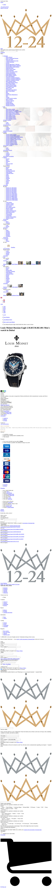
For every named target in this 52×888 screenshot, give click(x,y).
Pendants (8, 235)
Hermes (7, 155)
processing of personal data (28, 523)
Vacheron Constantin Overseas (12, 80)
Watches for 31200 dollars (11, 195)
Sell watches (15, 287)
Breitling (8, 178)
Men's (7, 160)
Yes (11, 504)
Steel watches (9, 206)
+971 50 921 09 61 (5, 6)
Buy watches (6, 631)
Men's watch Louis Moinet (9, 322)
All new (5, 260)
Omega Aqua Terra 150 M (11, 71)
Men (7, 92)
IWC (7, 184)
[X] (1, 391)
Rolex (7, 168)
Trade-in (8, 164)
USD (2, 304)
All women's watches (7, 145)
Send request (3, 670)
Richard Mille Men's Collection (12, 64)
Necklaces (8, 236)
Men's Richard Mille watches (12, 110)
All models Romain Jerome (12, 82)
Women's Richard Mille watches (13, 135)
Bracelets (8, 233)
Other (16, 808)
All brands (5, 56)
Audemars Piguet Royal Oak (12, 60)
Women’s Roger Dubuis (11, 85)
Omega (7, 129)
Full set (3, 818)
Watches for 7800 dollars (11, 192)
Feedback (3, 52)
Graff (7, 122)
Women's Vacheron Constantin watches (14, 137)
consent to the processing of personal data (33, 829)
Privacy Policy (20, 650)
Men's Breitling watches (11, 118)
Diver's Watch (9, 213)
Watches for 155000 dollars (12, 199)
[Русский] (4, 301)
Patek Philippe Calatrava (11, 75)
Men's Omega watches (11, 117)
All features (3, 415)
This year (4, 823)
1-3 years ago (10, 823)
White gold (9, 413)
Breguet (7, 167)
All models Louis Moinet (11, 89)
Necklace (8, 232)
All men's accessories (7, 131)
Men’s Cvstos (9, 88)
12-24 (4, 314)
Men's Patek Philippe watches (12, 112)
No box (8, 818)
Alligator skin (9, 506)
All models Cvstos (10, 87)
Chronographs (9, 214)
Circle (9, 497)
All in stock (5, 291)
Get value (3, 831)
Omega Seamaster (10, 70)
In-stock (7, 158)
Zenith (7, 183)
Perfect (14, 813)
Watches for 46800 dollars (11, 196)
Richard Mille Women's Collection (13, 65)
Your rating (3, 516)
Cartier (7, 127)
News (4, 617)
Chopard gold (9, 101)
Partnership (5, 604)
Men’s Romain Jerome (11, 81)
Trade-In (5, 287)
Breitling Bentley (9, 103)
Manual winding (9, 208)
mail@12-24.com (4, 8)
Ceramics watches (10, 203)
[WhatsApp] (3, 391)
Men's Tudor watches (10, 115)
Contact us (5, 418)
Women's (8, 161)
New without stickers (6, 813)
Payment (5, 420)
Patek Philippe (9, 172)
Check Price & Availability (6, 402)
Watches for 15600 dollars (11, 193)
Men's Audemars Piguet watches (13, 114)
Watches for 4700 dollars (11, 191)
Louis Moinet (6, 411)
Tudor (7, 174)
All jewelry (5, 237)
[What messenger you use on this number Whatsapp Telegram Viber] (9, 660)
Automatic (10, 502)
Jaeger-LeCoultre (9, 808)
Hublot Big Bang (9, 68)
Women (7, 93)
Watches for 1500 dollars (11, 187)
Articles (2, 509)
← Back (2, 814)
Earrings (8, 231)
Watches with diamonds (11, 210)
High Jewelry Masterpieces (12, 94)
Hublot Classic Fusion (10, 69)
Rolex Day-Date (9, 59)
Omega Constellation (10, 72)
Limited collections (10, 62)
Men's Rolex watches (10, 109)
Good (18, 813)
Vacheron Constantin (10, 170)
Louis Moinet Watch (7, 319)
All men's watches (7, 120)
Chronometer (9, 215)
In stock (7, 63)
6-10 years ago (26, 823)
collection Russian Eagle (15, 525)
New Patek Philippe (10, 76)
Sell (4, 265)
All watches (5, 219)
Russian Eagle (8, 412)
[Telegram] (5, 391)
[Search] (17, 51)
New (7, 162)
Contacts (5, 603)
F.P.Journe (33, 264)
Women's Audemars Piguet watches (13, 139)
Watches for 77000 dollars (11, 197)
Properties (5, 484)
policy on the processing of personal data (25, 639)
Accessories (5, 238)
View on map (3, 430)
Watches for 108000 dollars (12, 198)
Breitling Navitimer (10, 104)
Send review (3, 524)
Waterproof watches (10, 212)
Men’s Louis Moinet (10, 91)
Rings (7, 230)
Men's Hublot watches (11, 116)
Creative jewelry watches (11, 98)
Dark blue (10, 499)
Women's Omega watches (11, 143)
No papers (14, 818)
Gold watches (9, 202)
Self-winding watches (10, 207)
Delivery (5, 419)
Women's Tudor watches (11, 140)
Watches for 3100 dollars (11, 190)
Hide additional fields (15, 658)
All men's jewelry (7, 124)
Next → (5, 809)
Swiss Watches (6, 317)
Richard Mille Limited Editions (12, 66)
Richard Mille (9, 169)
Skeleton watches (9, 218)
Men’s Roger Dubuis (10, 83)
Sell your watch (9, 163)
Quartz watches (9, 209)
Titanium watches (9, 204)
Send (2, 652)
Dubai (4, 4)
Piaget (7, 181)
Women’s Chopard (10, 100)
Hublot (7, 175)
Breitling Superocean (10, 105)
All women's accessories (8, 156)
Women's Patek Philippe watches (13, 138)
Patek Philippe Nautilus (11, 74)
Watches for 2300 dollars (11, 189)
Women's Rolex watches (11, 134)
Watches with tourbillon (11, 216)
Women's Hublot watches (11, 141)
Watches (5, 157)
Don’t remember (34, 823)
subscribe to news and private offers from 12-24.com (13, 669)
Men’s (5, 414)
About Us (5, 601)
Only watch (20, 818)
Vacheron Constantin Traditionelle (13, 79)
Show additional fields (5, 658)
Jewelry (5, 220)
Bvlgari (7, 123)
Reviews (5, 486)
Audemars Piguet (9, 173)
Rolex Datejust (9, 57)
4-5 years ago (18, 823)
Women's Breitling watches (12, 144)
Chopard (8, 128)
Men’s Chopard (9, 99)
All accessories (6, 248)
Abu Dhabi (8, 664)
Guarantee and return (7, 612)
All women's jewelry (7, 150)
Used (23, 813)
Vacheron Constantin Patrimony (13, 77)
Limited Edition (10, 507)
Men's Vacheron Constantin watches (13, 111)
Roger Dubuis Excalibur (11, 86)
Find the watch (6, 634)
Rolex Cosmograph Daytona (12, 58)
